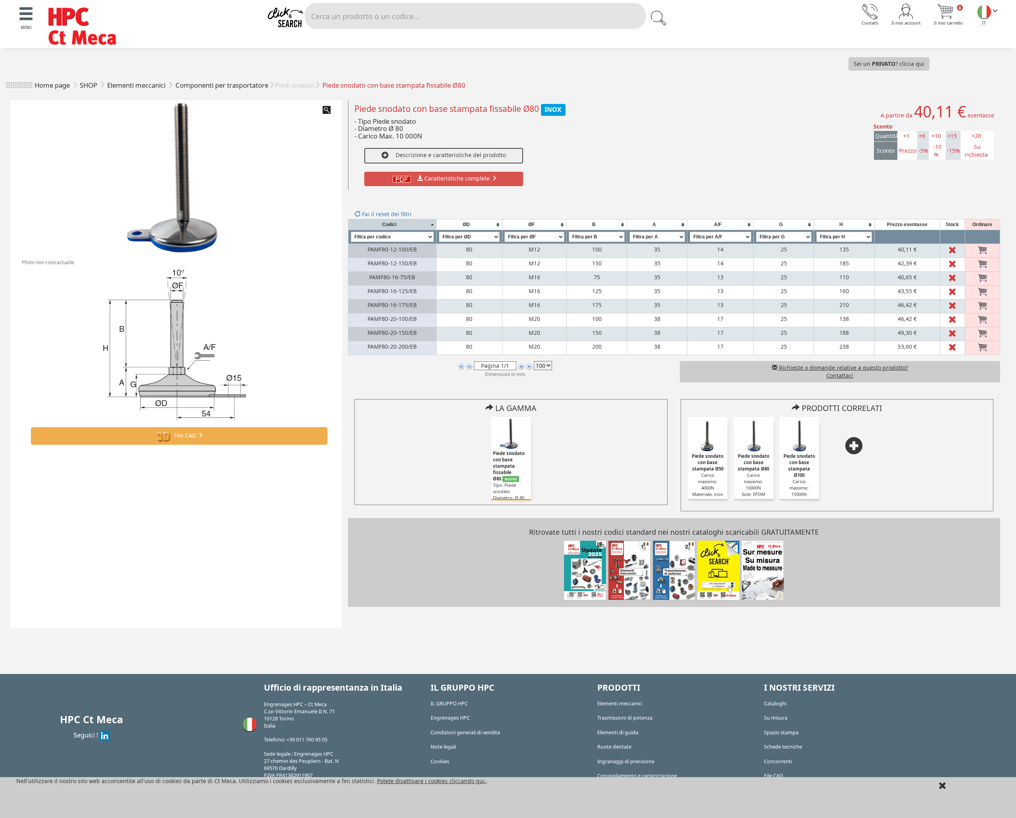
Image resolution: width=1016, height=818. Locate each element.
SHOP (89, 85)
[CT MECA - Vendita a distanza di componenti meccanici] (86, 27)
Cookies (440, 761)
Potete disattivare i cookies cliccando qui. (431, 781)
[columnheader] (392, 224)
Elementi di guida (617, 732)
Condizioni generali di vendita (465, 732)
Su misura (775, 717)
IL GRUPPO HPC (449, 703)
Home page (52, 85)
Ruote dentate (614, 746)
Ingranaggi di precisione (625, 761)
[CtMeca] (984, 11)
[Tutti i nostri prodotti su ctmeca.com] (718, 569)
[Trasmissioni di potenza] (673, 569)
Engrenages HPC (450, 717)
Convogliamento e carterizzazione (637, 775)
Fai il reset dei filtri (386, 214)
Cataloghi (775, 703)
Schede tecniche (783, 746)
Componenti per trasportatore (221, 85)
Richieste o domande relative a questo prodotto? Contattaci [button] (842, 371)
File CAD (185, 435)
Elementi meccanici (137, 85)
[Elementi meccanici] (629, 569)
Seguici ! (86, 734)
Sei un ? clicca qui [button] (889, 63)
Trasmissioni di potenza (624, 717)
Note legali (443, 746)
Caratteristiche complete (457, 178)
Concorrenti (778, 761)
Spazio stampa (781, 732)
